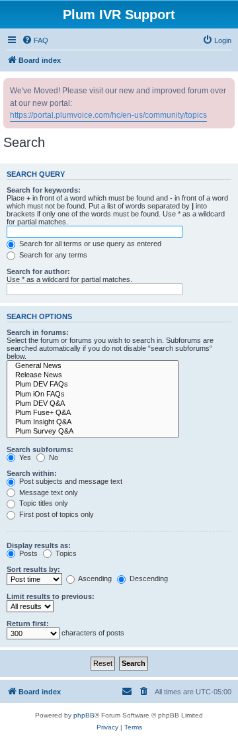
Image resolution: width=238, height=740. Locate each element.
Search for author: (38, 271)
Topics (65, 553)
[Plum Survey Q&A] (92, 431)
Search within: (32, 473)
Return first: (28, 623)
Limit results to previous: (51, 596)
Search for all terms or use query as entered (89, 244)
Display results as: (39, 545)
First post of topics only (55, 514)
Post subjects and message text (69, 481)
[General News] (92, 366)
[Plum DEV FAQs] (92, 384)
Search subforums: (40, 449)
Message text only (47, 492)
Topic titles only (42, 503)
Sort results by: (33, 569)
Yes (24, 457)
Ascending (94, 578)
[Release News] (92, 375)
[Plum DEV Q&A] (92, 403)
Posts (27, 553)
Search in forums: (38, 332)
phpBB (84, 715)
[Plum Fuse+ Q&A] (92, 413)
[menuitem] (35, 40)
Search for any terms (52, 255)
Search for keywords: (44, 190)
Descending (148, 578)
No (52, 457)
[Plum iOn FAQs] (92, 394)
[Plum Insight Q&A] (92, 422)
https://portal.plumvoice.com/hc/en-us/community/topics (108, 115)
